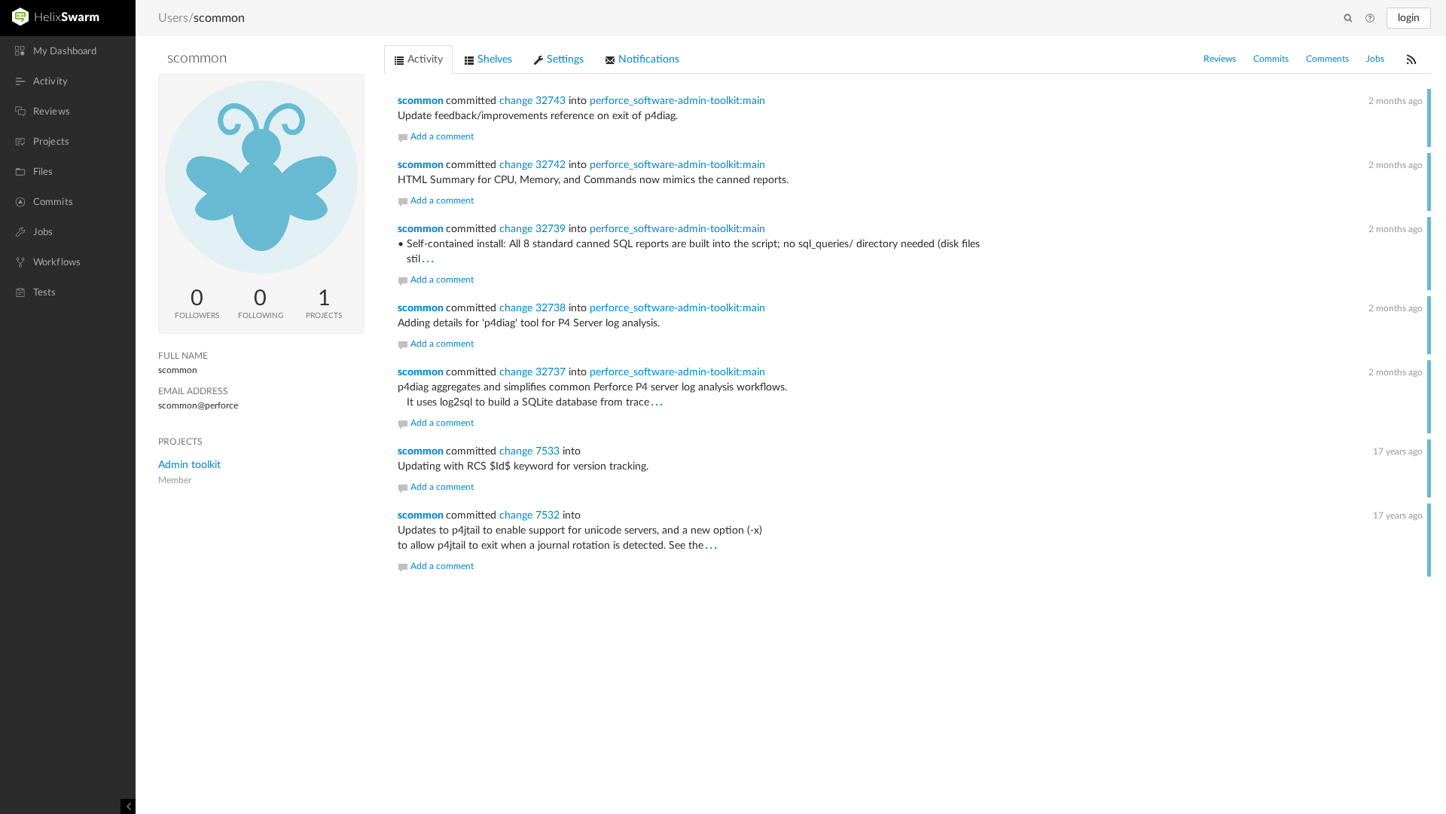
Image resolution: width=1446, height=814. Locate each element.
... (428, 258)
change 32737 (532, 372)
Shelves (493, 59)
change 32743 (532, 101)
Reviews (1219, 58)
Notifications (647, 59)
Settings (564, 59)
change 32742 (532, 165)
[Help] (1370, 19)
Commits (1271, 58)
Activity (423, 59)
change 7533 (529, 451)
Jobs (1375, 58)
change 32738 (532, 308)
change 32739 (532, 229)
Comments (1327, 58)
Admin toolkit (189, 465)
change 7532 (529, 515)
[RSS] (1411, 58)
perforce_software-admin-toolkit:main (677, 101)
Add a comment (442, 136)
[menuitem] (68, 51)
